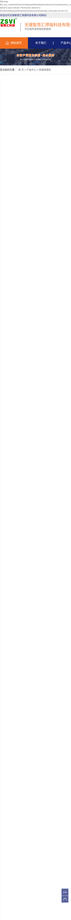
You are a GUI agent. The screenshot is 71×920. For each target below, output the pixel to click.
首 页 (21, 69)
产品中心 (31, 69)
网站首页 (16, 42)
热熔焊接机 (45, 69)
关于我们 (40, 42)
